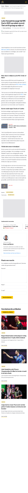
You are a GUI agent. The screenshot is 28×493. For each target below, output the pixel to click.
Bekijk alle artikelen (8, 312)
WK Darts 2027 (11, 194)
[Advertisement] (14, 13)
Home (2, 6)
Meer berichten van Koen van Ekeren (11, 253)
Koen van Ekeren (7, 28)
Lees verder (4, 345)
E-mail (3, 290)
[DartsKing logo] (2, 2)
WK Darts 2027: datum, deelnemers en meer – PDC (17, 126)
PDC (22, 94)
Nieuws (7, 6)
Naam (3, 284)
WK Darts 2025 (5, 49)
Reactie (3, 268)
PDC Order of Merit (21, 84)
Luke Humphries (9, 192)
